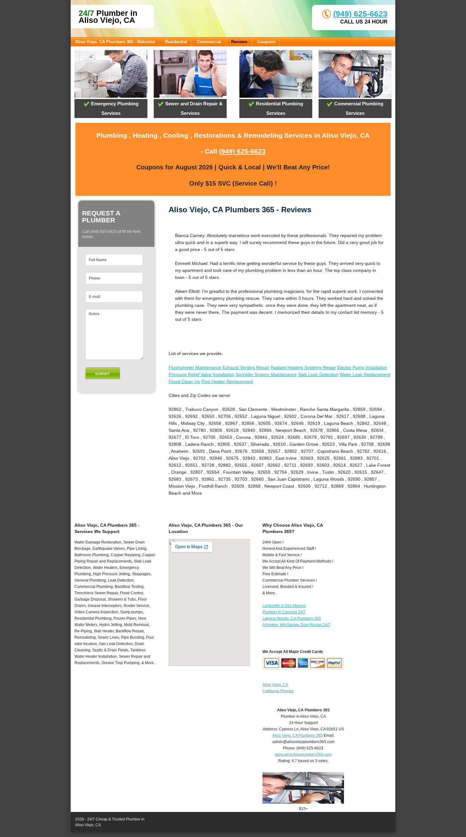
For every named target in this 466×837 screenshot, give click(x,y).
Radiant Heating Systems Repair (303, 367)
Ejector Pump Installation (362, 367)
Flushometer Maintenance (195, 367)
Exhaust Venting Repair (246, 367)
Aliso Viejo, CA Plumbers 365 (297, 735)
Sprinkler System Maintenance (266, 374)
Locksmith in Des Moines (284, 605)
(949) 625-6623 (360, 13)
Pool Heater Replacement (227, 381)
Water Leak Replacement (365, 374)
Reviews (239, 41)
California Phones (278, 691)
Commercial (209, 41)
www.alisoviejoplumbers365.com (303, 754)
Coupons (266, 41)
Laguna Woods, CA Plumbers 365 (291, 618)
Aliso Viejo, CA (275, 684)
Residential (176, 41)
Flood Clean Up (184, 381)
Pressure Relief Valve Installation (201, 374)
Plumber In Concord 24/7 (284, 612)
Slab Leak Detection (318, 374)
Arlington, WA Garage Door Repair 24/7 (296, 625)
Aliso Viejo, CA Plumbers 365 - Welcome (115, 41)
